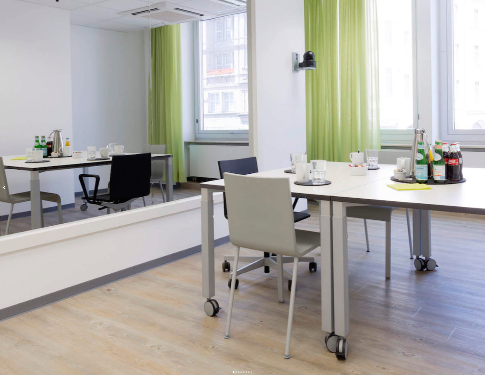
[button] (5, 187)
